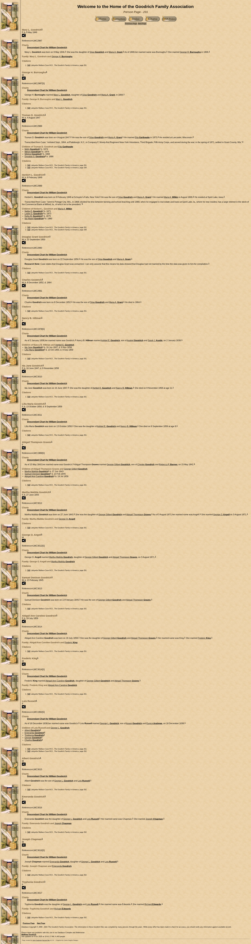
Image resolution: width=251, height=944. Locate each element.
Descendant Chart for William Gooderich (47, 47)
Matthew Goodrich (28, 935)
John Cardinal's (37, 940)
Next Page (142, 24)
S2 (29, 65)
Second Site (46, 940)
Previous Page (131, 24)
